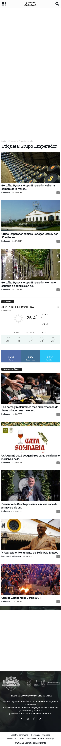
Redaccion (5, 192)
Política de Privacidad (40, 735)
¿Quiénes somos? (18, 713)
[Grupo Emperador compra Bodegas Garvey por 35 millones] (30, 215)
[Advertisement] (30, 40)
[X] (40, 719)
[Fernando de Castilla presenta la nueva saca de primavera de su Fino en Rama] (30, 485)
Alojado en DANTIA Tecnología (40, 738)
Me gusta (11, 351)
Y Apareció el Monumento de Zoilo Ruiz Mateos (29, 552)
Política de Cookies (15, 738)
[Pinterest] (34, 719)
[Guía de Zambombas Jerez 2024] (30, 579)
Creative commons (19, 735)
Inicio (3, 141)
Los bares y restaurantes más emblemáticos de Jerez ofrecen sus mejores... (29, 408)
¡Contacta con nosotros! (40, 713)
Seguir (31, 351)
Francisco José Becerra (11, 556)
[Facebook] (21, 719)
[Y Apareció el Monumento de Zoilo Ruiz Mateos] (30, 534)
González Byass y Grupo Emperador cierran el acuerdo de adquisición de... (28, 284)
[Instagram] (27, 719)
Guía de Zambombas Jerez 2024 (21, 597)
